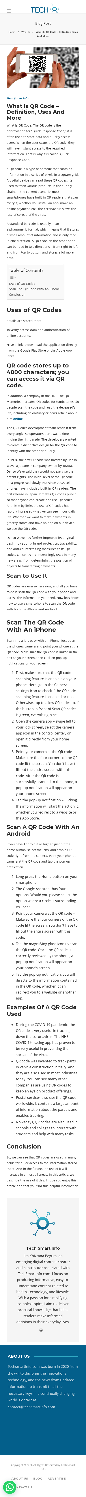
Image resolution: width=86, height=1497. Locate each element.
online (18, 419)
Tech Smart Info (17, 98)
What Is (25, 32)
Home (11, 32)
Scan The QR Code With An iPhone (34, 289)
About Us (19, 1478)
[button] (9, 1487)
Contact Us (21, 1487)
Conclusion (17, 294)
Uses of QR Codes (22, 284)
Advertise (57, 1478)
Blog (37, 1478)
